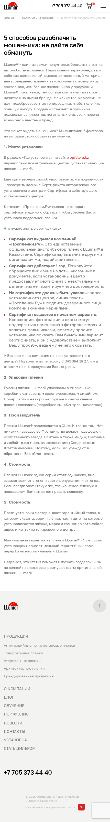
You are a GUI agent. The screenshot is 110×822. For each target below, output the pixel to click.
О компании (17, 688)
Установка (15, 740)
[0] (89, 6)
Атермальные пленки (22, 660)
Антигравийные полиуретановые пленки (39, 645)
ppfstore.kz (79, 157)
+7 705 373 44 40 (66, 5)
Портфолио (16, 714)
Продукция (16, 636)
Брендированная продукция (29, 676)
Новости (13, 723)
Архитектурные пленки (24, 668)
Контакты (14, 731)
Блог (9, 697)
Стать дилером (20, 748)
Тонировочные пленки (23, 653)
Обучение (14, 705)
